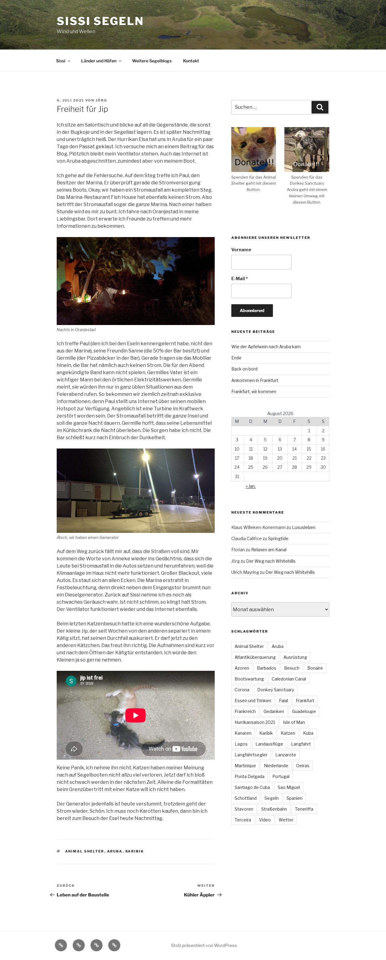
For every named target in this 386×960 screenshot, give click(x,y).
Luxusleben (303, 527)
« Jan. (251, 486)
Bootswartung (249, 678)
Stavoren (244, 808)
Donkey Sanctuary (275, 689)
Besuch (291, 668)
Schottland (246, 798)
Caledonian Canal (289, 678)
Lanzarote (285, 754)
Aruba (115, 851)
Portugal (281, 776)
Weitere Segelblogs (152, 60)
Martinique (245, 765)
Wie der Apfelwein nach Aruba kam (266, 346)
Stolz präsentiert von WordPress (204, 945)
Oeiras (302, 765)
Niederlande (276, 765)
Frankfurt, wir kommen (253, 391)
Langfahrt (301, 743)
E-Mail (239, 278)
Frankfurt (305, 700)
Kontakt (191, 60)
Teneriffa (304, 808)
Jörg (101, 100)
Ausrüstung (295, 657)
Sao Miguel (289, 787)
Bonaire (315, 668)
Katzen (288, 733)
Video (265, 819)
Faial (283, 700)
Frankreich (245, 711)
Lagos (241, 743)
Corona (242, 689)
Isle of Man (294, 722)
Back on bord (244, 368)
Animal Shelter (84, 851)
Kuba (308, 733)
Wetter (286, 819)
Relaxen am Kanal (268, 549)
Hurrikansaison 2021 (255, 722)
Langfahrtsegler (251, 754)
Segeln (271, 798)
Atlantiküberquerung (255, 657)
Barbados (266, 668)
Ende (236, 357)
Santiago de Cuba (252, 787)
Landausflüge (269, 743)
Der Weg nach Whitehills (271, 561)
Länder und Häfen (98, 60)
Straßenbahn (274, 808)
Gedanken (274, 711)
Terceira (243, 819)
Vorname (241, 249)
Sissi (60, 60)
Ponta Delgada (249, 776)
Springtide (278, 538)
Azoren (242, 668)
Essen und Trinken (253, 700)
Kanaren (243, 733)
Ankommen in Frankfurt (254, 380)
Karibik (134, 851)
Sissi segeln (100, 21)
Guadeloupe (304, 711)
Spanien (294, 798)
